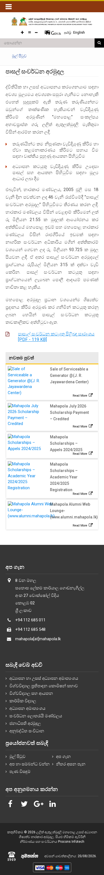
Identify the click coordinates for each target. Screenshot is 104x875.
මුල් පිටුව (17, 756)
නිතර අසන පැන (70, 764)
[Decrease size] (36, 32)
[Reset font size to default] (29, 32)
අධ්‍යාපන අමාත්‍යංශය (27, 708)
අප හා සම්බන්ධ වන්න (29, 764)
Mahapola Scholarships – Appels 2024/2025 (66, 443)
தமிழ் (68, 32)
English (79, 32)
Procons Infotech (71, 842)
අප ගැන (63, 756)
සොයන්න (99, 43)
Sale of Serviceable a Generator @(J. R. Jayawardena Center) (69, 375)
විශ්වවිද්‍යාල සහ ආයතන (31, 693)
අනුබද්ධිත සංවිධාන (26, 730)
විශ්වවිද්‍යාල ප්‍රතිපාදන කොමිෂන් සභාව (43, 685)
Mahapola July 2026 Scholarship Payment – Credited (69, 412)
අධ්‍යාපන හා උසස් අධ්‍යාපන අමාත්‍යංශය (43, 678)
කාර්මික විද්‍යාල (22, 700)
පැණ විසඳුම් (20, 771)
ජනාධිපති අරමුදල (25, 723)
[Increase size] (22, 32)
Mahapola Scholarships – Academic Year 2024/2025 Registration (64, 477)
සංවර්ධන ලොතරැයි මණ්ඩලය (35, 715)
